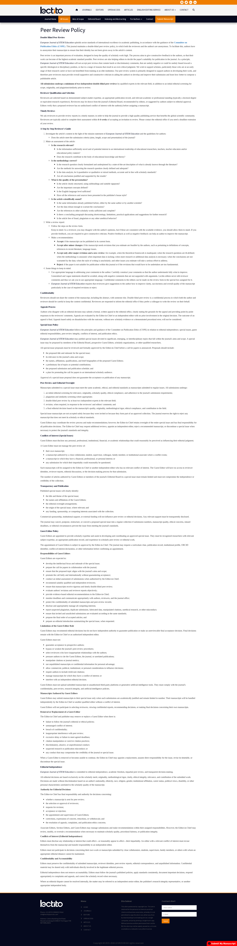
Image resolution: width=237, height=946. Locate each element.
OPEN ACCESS (114, 10)
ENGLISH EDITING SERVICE (148, 10)
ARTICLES (128, 10)
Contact (149, 19)
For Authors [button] (135, 19)
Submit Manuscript (165, 19)
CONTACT (184, 10)
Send (165, 921)
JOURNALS (87, 10)
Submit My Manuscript (223, 943)
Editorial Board (94, 19)
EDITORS (100, 10)
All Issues (64, 19)
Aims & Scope (78, 19)
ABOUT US (87, 926)
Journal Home (50, 19)
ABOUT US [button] (169, 10)
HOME (86, 907)
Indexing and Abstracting (115, 19)
